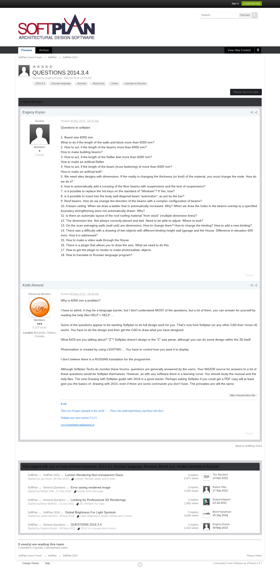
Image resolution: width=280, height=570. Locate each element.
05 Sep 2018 (220, 515)
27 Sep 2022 (220, 490)
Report (249, 275)
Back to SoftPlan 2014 (249, 446)
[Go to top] (140, 564)
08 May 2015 (220, 527)
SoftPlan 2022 (51, 475)
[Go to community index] (56, 26)
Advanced (260, 15)
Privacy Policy (254, 555)
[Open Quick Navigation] (258, 50)
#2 (252, 285)
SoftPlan (33, 475)
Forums (26, 50)
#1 (252, 112)
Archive (44, 50)
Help (47, 563)
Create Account (251, 3)
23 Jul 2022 (220, 502)
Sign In (235, 3)
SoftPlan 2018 (51, 512)
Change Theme (30, 563)
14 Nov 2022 (220, 478)
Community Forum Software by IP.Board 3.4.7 (237, 563)
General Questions (54, 487)
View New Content (239, 50)
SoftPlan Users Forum (30, 555)
